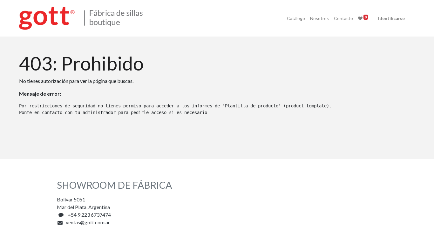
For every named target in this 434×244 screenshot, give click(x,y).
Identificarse (391, 18)
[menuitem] (296, 18)
